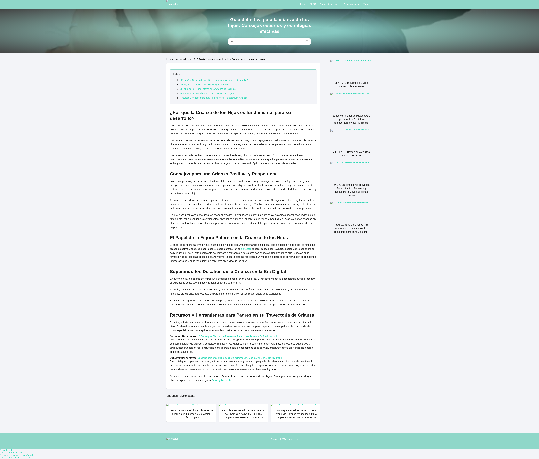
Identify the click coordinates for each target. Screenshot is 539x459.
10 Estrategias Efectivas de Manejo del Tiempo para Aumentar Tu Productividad (237, 336)
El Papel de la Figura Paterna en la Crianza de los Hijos (208, 89)
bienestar (246, 249)
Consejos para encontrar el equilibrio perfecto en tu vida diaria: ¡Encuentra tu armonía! (240, 358)
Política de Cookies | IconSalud (15, 457)
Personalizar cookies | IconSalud (16, 455)
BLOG (313, 4)
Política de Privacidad (11, 452)
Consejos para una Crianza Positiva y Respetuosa (205, 84)
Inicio (302, 4)
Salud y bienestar (328, 4)
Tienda (366, 4)
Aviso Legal (6, 450)
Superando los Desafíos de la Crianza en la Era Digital (207, 93)
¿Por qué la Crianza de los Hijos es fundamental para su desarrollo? (214, 80)
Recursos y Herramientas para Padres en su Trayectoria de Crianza (213, 98)
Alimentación (350, 4)
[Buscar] (306, 40)
